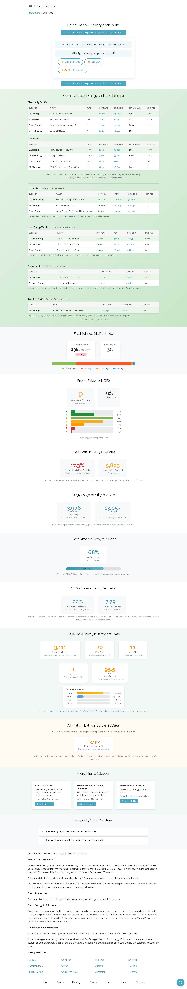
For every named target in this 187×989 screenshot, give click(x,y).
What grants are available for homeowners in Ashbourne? (74, 840)
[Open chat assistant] (180, 982)
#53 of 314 (63, 711)
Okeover (99, 966)
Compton (66, 960)
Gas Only (93, 61)
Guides (60, 982)
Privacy (93, 982)
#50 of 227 (79, 711)
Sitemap (140, 982)
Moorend (133, 972)
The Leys (99, 960)
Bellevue (32, 960)
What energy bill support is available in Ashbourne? (71, 831)
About (45, 982)
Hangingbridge (35, 966)
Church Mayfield (69, 972)
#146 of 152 (112, 711)
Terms (108, 982)
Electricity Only (70, 61)
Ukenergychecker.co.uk (44, 6)
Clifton (64, 966)
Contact (124, 982)
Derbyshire (34, 13)
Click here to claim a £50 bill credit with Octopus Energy (93, 32)
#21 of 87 (95, 711)
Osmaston (100, 972)
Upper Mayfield (35, 972)
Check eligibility (44, 804)
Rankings (76, 982)
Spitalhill (132, 960)
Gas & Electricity (72, 69)
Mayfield (132, 966)
